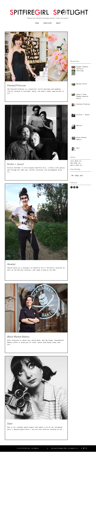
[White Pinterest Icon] (86, 448)
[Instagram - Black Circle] (74, 187)
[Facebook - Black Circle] (77, 187)
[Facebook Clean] (83, 448)
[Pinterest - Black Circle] (71, 187)
